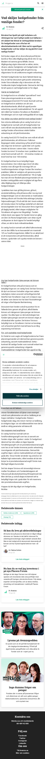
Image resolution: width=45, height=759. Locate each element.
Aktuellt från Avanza (7, 3)
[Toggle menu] (42, 3)
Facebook (22, 736)
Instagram (22, 741)
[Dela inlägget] (42, 28)
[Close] (42, 9)
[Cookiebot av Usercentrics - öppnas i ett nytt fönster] (33, 354)
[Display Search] (38, 3)
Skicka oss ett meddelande (22, 721)
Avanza (11, 27)
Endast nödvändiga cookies (22, 403)
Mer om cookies (22, 753)
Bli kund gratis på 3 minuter (22, 9)
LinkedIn (22, 743)
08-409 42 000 (23, 723)
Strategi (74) (7, 517)
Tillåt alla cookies (22, 396)
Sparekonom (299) (28, 513)
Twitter (22, 738)
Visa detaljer (33, 389)
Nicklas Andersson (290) (11, 513)
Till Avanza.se (22, 750)
